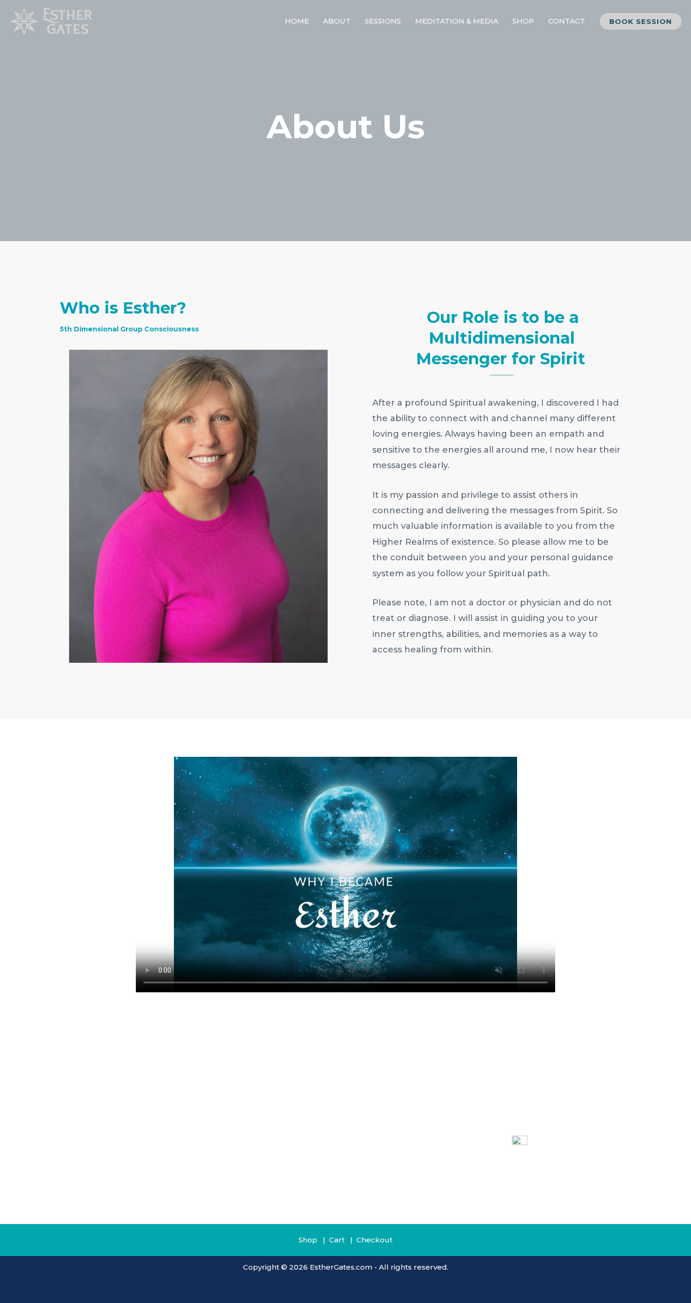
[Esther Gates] (51, 20)
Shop (307, 1239)
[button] (641, 21)
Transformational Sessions (393, 1155)
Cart (337, 1239)
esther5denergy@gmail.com (551, 1170)
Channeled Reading (382, 1142)
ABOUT (337, 20)
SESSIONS (383, 20)
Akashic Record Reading (390, 1129)
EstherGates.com (341, 1267)
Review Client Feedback (390, 1168)
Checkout (374, 1239)
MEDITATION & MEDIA (456, 20)
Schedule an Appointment (394, 1181)
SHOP (523, 20)
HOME (297, 20)
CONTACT (566, 20)
